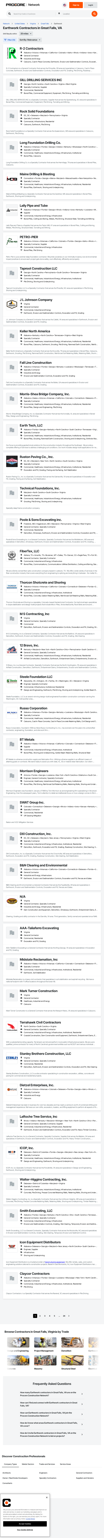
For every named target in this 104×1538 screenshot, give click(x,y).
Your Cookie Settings (25, 1530)
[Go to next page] (69, 1316)
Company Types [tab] (10, 1464)
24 (64, 1316)
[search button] (94, 14)
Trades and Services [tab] (47, 1464)
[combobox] (76, 13)
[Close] (47, 1497)
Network (34, 5)
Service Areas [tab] (65, 1464)
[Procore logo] (15, 5)
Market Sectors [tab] (28, 1464)
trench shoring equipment (55, 1262)
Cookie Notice (30, 1519)
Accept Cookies (25, 1524)
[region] (25, 1515)
